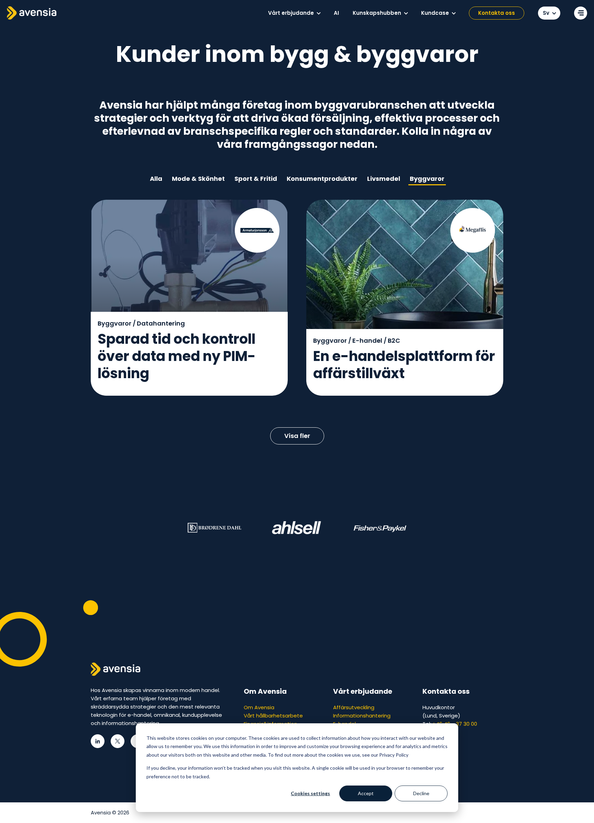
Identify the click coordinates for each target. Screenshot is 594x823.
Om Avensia (259, 707)
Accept (366, 793)
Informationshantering (361, 715)
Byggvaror (427, 178)
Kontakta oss (496, 13)
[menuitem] (294, 13)
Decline (421, 793)
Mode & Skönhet (198, 178)
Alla (156, 178)
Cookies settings (310, 793)
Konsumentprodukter (322, 178)
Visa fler (297, 435)
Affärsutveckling (353, 707)
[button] (319, 13)
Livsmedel (383, 178)
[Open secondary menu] (580, 13)
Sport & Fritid (255, 178)
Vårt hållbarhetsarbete (273, 715)
